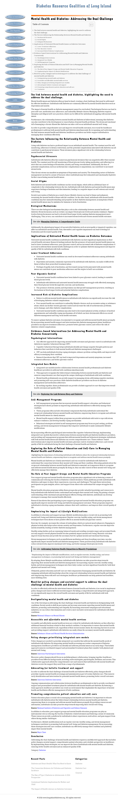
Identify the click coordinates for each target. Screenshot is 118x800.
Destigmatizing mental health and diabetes (51, 78)
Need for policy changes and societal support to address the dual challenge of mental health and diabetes (62, 75)
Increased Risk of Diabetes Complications (50, 51)
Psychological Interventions (46, 58)
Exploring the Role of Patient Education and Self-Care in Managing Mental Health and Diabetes (63, 66)
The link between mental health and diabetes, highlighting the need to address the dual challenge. (62, 31)
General (78, 773)
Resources (15, 79)
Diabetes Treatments (15, 24)
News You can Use (15, 86)
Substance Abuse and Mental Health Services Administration (60, 633)
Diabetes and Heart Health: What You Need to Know (51, 764)
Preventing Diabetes (15, 51)
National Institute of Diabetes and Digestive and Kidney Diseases (62, 708)
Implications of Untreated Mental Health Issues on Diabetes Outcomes (60, 44)
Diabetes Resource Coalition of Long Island (73, 6)
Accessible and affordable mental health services (52, 80)
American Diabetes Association (49, 680)
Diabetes (42, 750)
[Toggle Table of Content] (90, 25)
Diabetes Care (80, 768)
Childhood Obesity (15, 65)
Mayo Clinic (41, 732)
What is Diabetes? (15, 17)
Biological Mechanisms (44, 42)
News (15, 121)
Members (15, 107)
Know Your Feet (15, 58)
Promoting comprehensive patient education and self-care (55, 87)
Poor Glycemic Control (44, 49)
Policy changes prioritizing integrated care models (53, 83)
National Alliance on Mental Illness (51, 616)
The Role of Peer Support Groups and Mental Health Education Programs (60, 69)
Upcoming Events (15, 93)
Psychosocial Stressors (44, 37)
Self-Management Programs (46, 62)
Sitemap (15, 128)
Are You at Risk (15, 38)
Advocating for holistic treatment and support (51, 85)
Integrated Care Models (44, 60)
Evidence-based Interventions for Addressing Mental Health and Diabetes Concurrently (61, 54)
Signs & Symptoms (15, 44)
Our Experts (15, 31)
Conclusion (40, 89)
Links (15, 100)
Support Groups (15, 72)
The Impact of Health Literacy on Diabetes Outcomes (51, 789)
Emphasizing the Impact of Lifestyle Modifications (53, 71)
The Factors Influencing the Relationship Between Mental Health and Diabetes (62, 35)
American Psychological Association (51, 654)
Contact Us (15, 114)
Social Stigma (41, 39)
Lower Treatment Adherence (46, 46)
